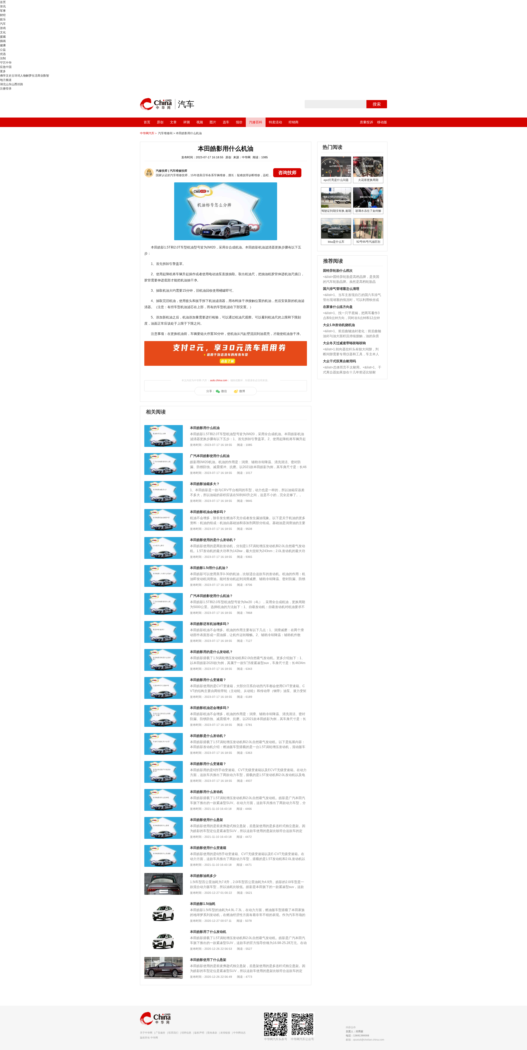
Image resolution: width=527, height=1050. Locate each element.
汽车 (3, 23)
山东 (9, 84)
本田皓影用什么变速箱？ (208, 680)
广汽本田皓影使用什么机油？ (211, 596)
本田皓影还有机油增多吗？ (210, 624)
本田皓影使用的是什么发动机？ (213, 540)
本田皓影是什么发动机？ (208, 736)
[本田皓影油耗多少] (163, 875)
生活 (34, 75)
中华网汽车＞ (148, 133)
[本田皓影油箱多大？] (163, 483)
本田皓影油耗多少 (203, 876)
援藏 (3, 36)
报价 (239, 122)
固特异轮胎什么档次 (338, 270)
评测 (186, 122)
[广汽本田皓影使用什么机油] (163, 455)
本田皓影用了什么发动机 (208, 931)
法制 (3, 58)
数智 (46, 75)
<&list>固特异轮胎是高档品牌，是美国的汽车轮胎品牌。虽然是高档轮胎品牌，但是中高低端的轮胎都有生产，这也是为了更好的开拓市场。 (351, 279)
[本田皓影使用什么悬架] (163, 819)
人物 (23, 75)
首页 (3, 2)
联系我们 (173, 1032)
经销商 (293, 122)
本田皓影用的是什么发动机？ (211, 652)
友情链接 (225, 1032)
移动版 (382, 122)
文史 (9, 75)
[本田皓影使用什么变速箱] (163, 847)
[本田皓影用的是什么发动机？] (163, 651)
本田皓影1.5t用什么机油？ (209, 568)
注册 (3, 88)
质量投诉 (366, 122)
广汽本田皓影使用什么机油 (210, 456)
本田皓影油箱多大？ (205, 484)
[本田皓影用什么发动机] (163, 791)
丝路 (20, 84)
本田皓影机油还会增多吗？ (210, 708)
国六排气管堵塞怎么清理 (341, 288)
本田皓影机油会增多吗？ (208, 512)
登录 (9, 88)
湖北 (3, 84)
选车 (226, 122)
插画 (3, 41)
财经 (3, 15)
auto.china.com (218, 380)
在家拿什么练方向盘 (338, 307)
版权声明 (199, 1032)
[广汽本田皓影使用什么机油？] (163, 595)
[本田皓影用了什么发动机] (163, 931)
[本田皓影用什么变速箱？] (163, 679)
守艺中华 (6, 62)
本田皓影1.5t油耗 (202, 903)
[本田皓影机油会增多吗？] (163, 511)
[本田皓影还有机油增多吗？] (163, 623)
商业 (40, 75)
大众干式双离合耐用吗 (339, 361)
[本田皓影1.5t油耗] (163, 903)
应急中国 (6, 67)
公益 (3, 49)
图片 (213, 122)
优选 (3, 54)
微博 (242, 391)
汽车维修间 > (166, 133)
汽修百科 (255, 122)
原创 (160, 122)
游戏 (3, 28)
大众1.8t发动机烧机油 (339, 325)
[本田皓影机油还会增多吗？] (163, 707)
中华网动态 (239, 1032)
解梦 (29, 75)
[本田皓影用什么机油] (163, 427)
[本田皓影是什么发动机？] (163, 735)
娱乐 (3, 19)
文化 (3, 32)
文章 (173, 122)
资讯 (3, 6)
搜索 (377, 104)
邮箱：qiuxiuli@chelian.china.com (365, 1039)
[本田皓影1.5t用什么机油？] (163, 567)
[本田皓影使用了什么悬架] (163, 959)
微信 (224, 391)
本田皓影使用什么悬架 (206, 820)
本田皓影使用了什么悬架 (208, 959)
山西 (14, 84)
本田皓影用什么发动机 (206, 792)
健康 (3, 45)
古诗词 (16, 75)
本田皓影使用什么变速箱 (208, 848)
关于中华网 (146, 1032)
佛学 (3, 75)
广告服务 (160, 1032)
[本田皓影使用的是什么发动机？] (163, 539)
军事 (3, 10)
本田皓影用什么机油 (189, 133)
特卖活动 (275, 122)
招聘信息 (186, 1032)
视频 (199, 122)
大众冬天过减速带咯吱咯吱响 (344, 343)
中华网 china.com (157, 104)
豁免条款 (212, 1032)
